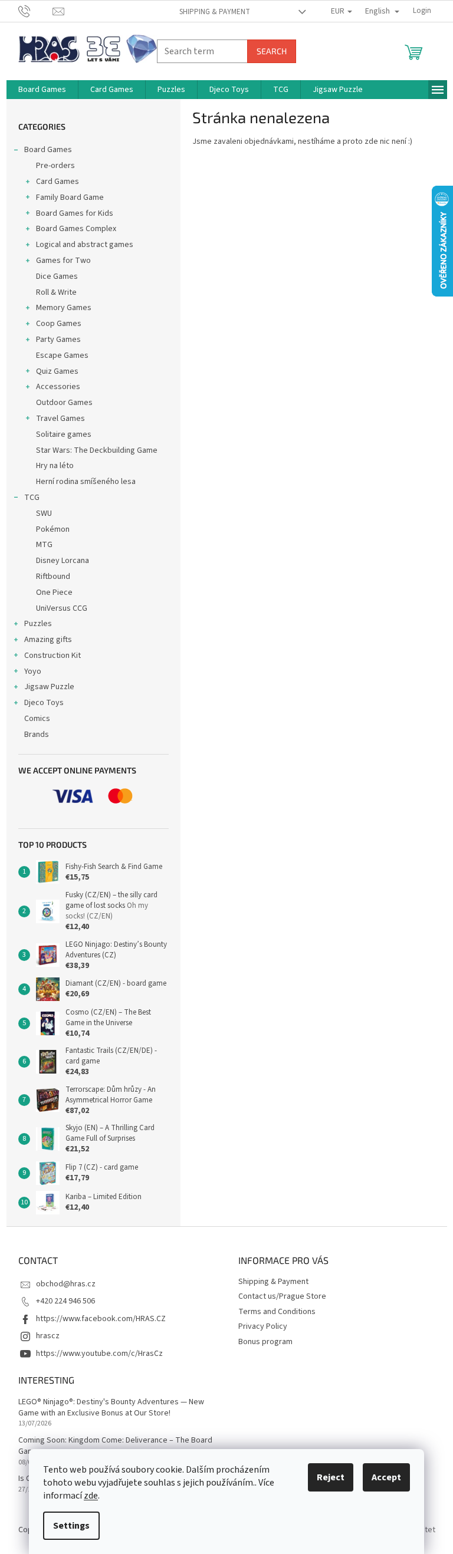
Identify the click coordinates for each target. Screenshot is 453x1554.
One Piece (54, 592)
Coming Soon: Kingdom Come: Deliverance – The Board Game (115, 1446)
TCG (32, 497)
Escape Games (62, 355)
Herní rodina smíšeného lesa (86, 482)
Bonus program (265, 1342)
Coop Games (58, 324)
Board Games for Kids (74, 213)
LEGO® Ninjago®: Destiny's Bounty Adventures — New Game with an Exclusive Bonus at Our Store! (111, 1408)
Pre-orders (55, 166)
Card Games (57, 181)
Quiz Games (57, 371)
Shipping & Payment (214, 11)
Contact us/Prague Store (282, 1296)
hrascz (48, 1336)
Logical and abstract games (84, 245)
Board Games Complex (76, 229)
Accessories (58, 387)
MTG (44, 545)
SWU (44, 513)
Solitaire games (63, 434)
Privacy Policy (262, 1326)
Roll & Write (56, 292)
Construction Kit (52, 655)
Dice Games (57, 276)
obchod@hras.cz (66, 1284)
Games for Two (63, 260)
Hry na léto (55, 466)
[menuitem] (42, 89)
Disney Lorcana (62, 561)
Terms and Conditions (277, 1312)
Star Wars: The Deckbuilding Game (96, 450)
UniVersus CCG (61, 608)
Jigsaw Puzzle (49, 687)
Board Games (48, 150)
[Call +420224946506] (35, 10)
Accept (386, 1477)
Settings (71, 1525)
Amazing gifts (48, 640)
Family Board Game (70, 197)
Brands (36, 734)
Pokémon (53, 529)
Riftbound (53, 576)
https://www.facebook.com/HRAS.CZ (101, 1319)
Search (272, 51)
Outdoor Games (64, 403)
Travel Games (60, 418)
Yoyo (32, 671)
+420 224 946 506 (65, 1301)
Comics (37, 719)
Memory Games (63, 308)
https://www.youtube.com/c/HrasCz (99, 1353)
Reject (330, 1477)
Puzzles (38, 624)
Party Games (58, 339)
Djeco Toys (44, 703)
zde (91, 1495)
